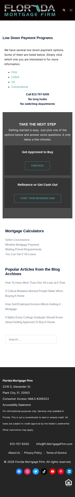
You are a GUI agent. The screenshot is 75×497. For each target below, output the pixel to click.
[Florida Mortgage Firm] (30, 10)
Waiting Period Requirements (23, 249)
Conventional (19, 86)
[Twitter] (36, 471)
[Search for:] (31, 339)
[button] (63, 10)
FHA (14, 72)
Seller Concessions (17, 239)
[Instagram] (27, 471)
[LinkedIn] (69, 471)
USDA (15, 77)
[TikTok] (44, 471)
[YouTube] (52, 471)
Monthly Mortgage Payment (22, 244)
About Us (14, 452)
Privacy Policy (33, 452)
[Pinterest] (61, 471)
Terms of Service (56, 452)
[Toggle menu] (71, 10)
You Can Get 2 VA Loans (20, 254)
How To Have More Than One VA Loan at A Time (35, 282)
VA (13, 82)
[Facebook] (19, 471)
